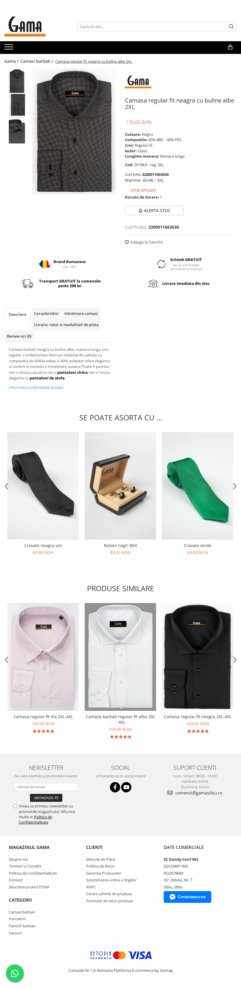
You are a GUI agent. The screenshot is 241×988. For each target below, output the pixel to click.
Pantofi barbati (22, 925)
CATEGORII (20, 900)
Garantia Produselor (103, 873)
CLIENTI (94, 847)
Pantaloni (17, 918)
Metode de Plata (100, 859)
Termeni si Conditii (25, 866)
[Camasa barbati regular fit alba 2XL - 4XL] (120, 657)
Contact (16, 880)
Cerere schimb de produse (109, 893)
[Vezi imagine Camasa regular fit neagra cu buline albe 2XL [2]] (17, 131)
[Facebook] (115, 787)
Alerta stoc (157, 210)
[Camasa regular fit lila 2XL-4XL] (43, 657)
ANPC (91, 887)
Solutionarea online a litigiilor (111, 880)
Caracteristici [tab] (46, 313)
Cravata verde (197, 545)
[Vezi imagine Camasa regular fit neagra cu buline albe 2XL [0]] (17, 81)
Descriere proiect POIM (29, 887)
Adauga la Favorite (146, 242)
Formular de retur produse (109, 900)
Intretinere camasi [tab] (81, 313)
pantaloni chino (72, 372)
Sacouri (15, 933)
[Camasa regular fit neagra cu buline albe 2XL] (74, 132)
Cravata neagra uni (43, 545)
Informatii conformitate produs (36, 387)
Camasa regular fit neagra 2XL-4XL (197, 716)
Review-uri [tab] (19, 336)
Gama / (12, 61)
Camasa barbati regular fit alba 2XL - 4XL (120, 719)
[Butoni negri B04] (120, 486)
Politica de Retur (100, 866)
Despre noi (18, 859)
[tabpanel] (74, 132)
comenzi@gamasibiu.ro (198, 793)
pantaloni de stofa (47, 378)
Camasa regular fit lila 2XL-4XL (43, 716)
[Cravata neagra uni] (43, 486)
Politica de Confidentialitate (35, 819)
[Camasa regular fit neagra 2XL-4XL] (197, 657)
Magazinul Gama (29, 847)
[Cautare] (231, 27)
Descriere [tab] (17, 314)
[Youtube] (126, 787)
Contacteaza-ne (191, 897)
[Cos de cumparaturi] (230, 47)
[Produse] (9, 48)
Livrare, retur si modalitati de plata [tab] (66, 324)
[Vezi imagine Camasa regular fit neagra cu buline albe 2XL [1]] (17, 106)
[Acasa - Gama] (33, 26)
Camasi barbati (22, 912)
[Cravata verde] (197, 486)
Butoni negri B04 (120, 545)
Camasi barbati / (37, 61)
